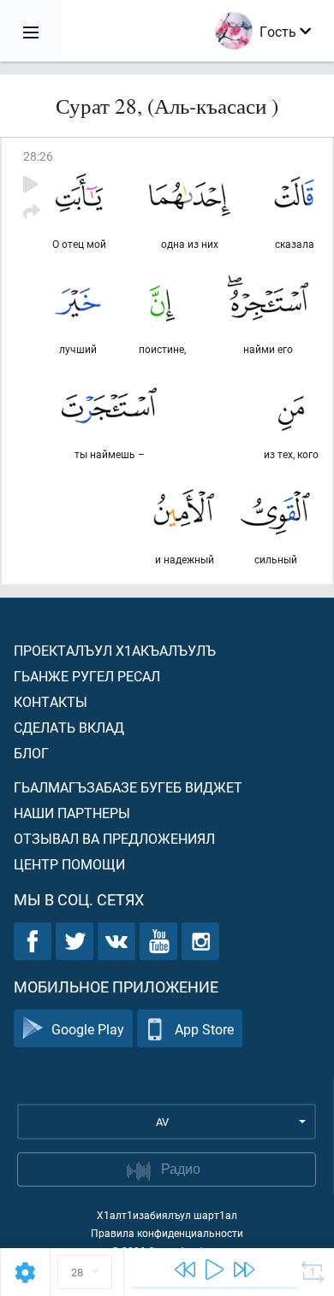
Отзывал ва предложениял (114, 838)
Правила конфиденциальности (167, 1233)
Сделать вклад (69, 727)
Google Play (87, 1029)
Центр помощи (69, 864)
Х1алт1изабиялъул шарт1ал (167, 1215)
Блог (31, 753)
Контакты (50, 701)
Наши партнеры (72, 813)
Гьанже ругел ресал (87, 676)
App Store (204, 1029)
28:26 (38, 156)
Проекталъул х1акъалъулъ (115, 650)
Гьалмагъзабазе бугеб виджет (128, 787)
